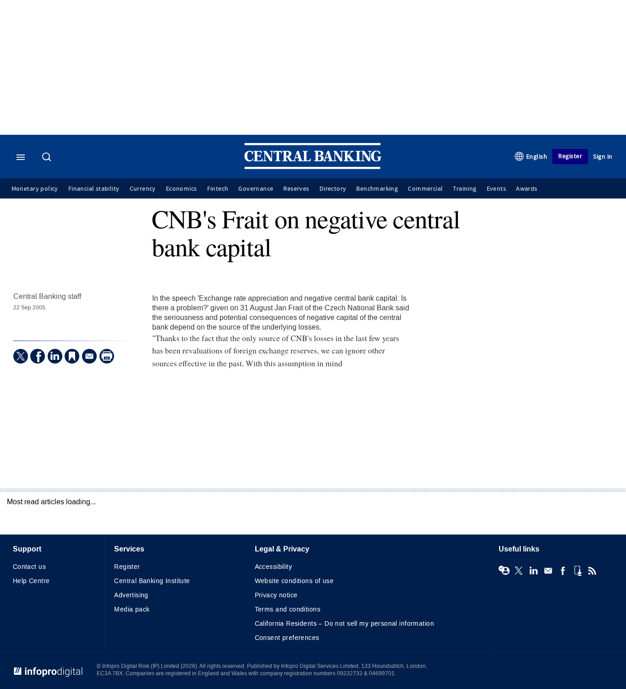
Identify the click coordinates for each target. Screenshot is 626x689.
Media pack (131, 609)
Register (570, 156)
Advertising (131, 595)
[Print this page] (106, 356)
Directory (332, 189)
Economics (181, 189)
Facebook (562, 570)
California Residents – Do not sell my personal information (344, 623)
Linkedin (533, 570)
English (537, 156)
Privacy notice (276, 595)
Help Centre (31, 581)
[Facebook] (37, 356)
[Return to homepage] (313, 167)
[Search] (47, 157)
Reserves (296, 189)
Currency (143, 189)
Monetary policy (34, 189)
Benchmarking (377, 189)
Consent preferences (287, 638)
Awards (526, 189)
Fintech (218, 189)
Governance (255, 189)
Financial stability (94, 189)
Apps (577, 570)
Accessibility (273, 566)
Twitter (518, 570)
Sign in (603, 156)
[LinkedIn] (55, 356)
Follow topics (504, 570)
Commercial (425, 189)
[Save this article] (72, 356)
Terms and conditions (287, 609)
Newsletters (548, 570)
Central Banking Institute (152, 581)
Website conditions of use (294, 581)
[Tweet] (20, 356)
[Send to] (89, 356)
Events (496, 189)
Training (464, 189)
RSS (592, 570)
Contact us (29, 566)
